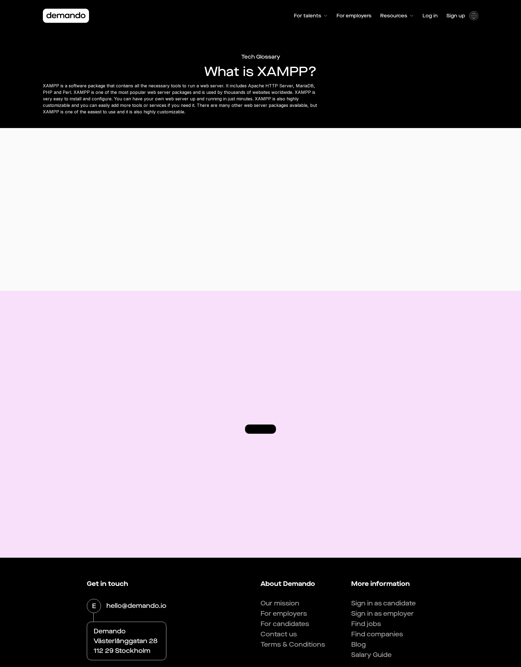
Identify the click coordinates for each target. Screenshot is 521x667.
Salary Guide (371, 654)
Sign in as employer (382, 613)
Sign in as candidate (383, 603)
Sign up (455, 15)
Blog (358, 644)
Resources (393, 15)
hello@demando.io (136, 605)
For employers (353, 15)
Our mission (279, 603)
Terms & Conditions (292, 644)
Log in (430, 15)
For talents (307, 15)
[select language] (473, 15)
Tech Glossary (260, 56)
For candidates (284, 624)
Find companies (377, 634)
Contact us (278, 634)
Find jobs (366, 624)
